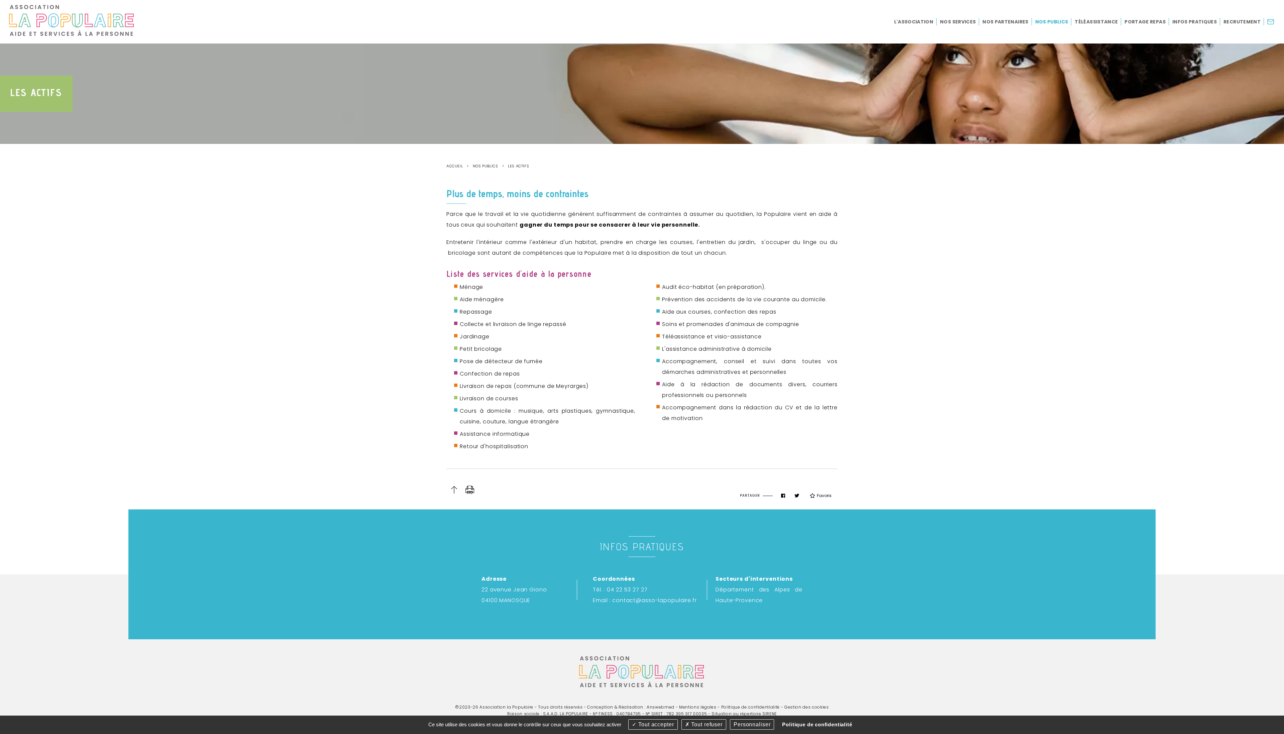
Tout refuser (706, 724)
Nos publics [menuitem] (1051, 21)
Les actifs (518, 166)
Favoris (824, 495)
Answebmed (660, 707)
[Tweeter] (797, 495)
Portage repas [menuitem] (1145, 21)
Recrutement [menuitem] (1242, 21)
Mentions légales (698, 707)
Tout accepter (655, 724)
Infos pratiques (642, 547)
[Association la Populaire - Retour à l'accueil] (72, 19)
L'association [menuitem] (914, 21)
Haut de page (453, 489)
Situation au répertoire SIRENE (744, 714)
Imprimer (469, 489)
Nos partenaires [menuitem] (1005, 21)
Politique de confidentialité (750, 707)
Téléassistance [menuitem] (1096, 21)
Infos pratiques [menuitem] (1194, 21)
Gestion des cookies (806, 707)
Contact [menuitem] (1274, 24)
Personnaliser (752, 724)
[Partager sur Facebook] (783, 495)
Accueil (454, 166)
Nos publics (485, 166)
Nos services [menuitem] (958, 21)
